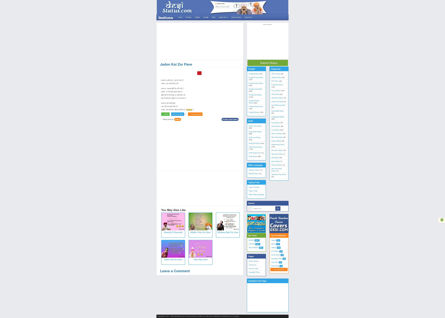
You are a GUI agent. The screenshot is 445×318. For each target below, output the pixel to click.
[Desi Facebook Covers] (279, 223)
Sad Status (275, 157)
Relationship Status (277, 144)
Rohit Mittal (275, 266)
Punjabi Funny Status (256, 77)
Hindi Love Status (255, 137)
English (197, 17)
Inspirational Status (277, 117)
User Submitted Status (276, 169)
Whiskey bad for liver (227, 232)
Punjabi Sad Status (255, 95)
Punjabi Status (254, 112)
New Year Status (277, 137)
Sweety (273, 247)
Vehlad (177, 119)
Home (180, 17)
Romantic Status (277, 150)
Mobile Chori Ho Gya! (200, 232)
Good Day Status (277, 98)
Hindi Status (253, 156)
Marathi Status (254, 173)
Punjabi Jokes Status (230, 119)
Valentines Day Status (278, 174)
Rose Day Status (277, 154)
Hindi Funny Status (255, 126)
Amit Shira (274, 262)
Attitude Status (276, 77)
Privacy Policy (254, 268)
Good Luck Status (277, 101)
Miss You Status (277, 133)
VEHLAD (252, 244)
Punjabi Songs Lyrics (256, 106)
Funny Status (275, 90)
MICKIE (251, 240)
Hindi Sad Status (254, 143)
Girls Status (275, 94)
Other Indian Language (256, 194)
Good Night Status (277, 111)
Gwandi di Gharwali (173, 232)
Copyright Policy (254, 272)
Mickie (273, 244)
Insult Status (275, 122)
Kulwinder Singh (276, 258)
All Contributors (279, 269)
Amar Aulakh (275, 255)
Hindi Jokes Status (255, 131)
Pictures (188, 17)
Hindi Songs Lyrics (255, 153)
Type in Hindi (253, 191)
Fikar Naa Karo (201, 259)
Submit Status (236, 17)
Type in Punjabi (254, 187)
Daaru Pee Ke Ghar (173, 259)
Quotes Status (276, 141)
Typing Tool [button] (223, 17)
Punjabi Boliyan (254, 74)
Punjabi (205, 17)
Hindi (213, 17)
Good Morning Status (278, 105)
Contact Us (248, 17)
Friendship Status (277, 85)
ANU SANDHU (254, 247)
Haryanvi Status (254, 170)
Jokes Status (275, 126)
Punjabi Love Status (255, 89)
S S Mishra (275, 251)
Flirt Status (275, 81)
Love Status (275, 130)
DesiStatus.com (179, 316)
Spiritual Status (276, 165)
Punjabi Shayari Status (254, 101)
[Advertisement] (200, 42)
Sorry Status (275, 161)
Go (278, 208)
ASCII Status (275, 74)
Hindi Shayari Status (256, 147)
